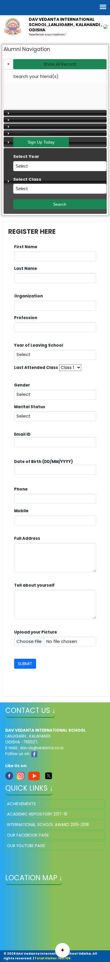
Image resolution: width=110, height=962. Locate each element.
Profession (27, 318)
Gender (23, 385)
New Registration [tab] (31, 133)
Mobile (22, 511)
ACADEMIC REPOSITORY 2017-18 (37, 814)
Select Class (29, 179)
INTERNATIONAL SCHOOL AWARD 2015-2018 (48, 825)
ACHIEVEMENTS (21, 804)
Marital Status (31, 407)
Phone (21, 489)
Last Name (27, 268)
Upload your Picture (35, 632)
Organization (30, 296)
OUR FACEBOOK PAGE (28, 835)
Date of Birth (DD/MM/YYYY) (43, 461)
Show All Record (60, 64)
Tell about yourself (35, 585)
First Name (27, 247)
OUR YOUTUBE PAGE (26, 846)
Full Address (28, 538)
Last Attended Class (36, 367)
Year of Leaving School (40, 345)
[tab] (55, 64)
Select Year (28, 156)
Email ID (22, 442)
